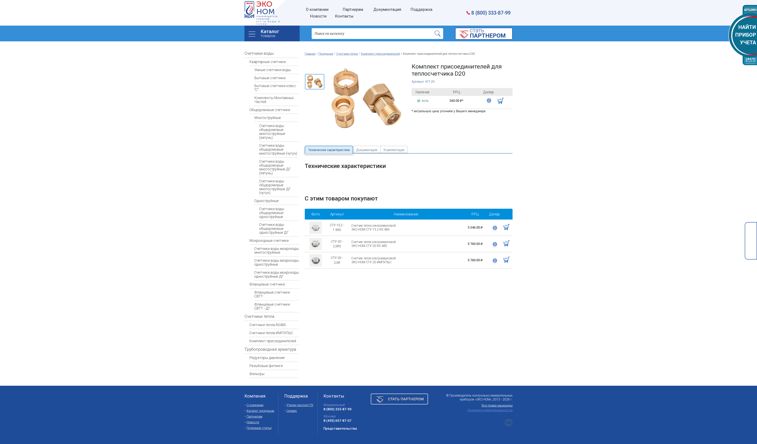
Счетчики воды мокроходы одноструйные (276, 262)
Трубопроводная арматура (270, 349)
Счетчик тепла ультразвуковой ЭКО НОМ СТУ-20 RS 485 (373, 243)
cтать (488, 33)
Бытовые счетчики (269, 78)
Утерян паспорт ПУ (299, 405)
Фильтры (256, 374)
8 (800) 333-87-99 (491, 12)
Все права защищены (497, 405)
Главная (310, 54)
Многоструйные (267, 118)
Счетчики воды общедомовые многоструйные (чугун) (278, 149)
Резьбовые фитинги (266, 366)
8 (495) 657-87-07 (337, 421)
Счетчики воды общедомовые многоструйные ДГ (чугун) (275, 187)
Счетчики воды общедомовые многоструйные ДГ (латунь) (275, 167)
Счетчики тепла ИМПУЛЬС (271, 333)
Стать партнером (406, 399)
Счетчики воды (259, 53)
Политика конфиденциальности (490, 410)
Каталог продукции (260, 411)
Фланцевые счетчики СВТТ (272, 294)
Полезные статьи (259, 428)
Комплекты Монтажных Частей (274, 100)
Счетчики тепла (259, 316)
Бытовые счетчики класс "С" (275, 88)
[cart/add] (501, 101)
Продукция (326, 54)
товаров (270, 33)
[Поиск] (437, 33)
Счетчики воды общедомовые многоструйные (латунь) (272, 131)
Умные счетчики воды (272, 70)
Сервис (291, 411)
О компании (255, 405)
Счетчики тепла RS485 (267, 325)
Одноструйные (266, 201)
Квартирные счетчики (267, 62)
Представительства (340, 428)
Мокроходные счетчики (269, 240)
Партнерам (254, 416)
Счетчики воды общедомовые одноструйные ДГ (274, 228)
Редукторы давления (266, 358)
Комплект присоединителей (272, 341)
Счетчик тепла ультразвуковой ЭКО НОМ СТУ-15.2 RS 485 (373, 227)
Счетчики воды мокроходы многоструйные (276, 251)
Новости (253, 422)
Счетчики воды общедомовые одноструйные (271, 213)
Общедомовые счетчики (269, 110)
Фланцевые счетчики (267, 284)
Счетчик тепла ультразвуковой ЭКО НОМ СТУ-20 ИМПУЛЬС (373, 260)
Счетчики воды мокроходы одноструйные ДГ (276, 274)
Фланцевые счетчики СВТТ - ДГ (272, 306)
